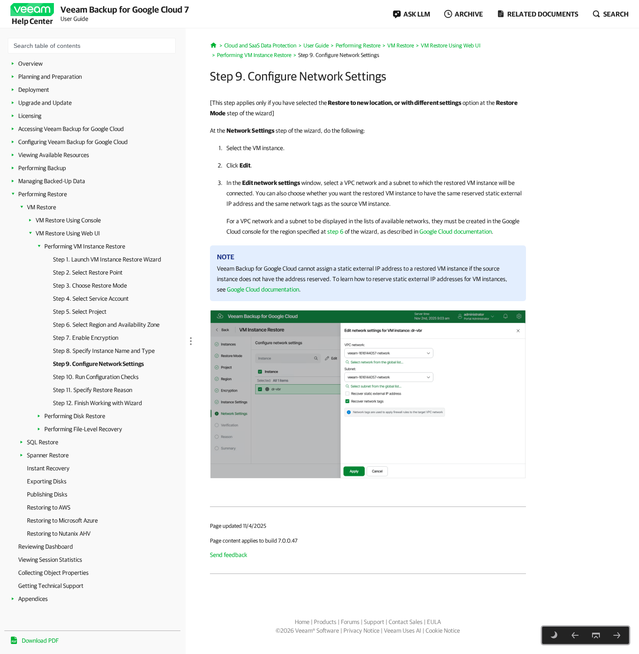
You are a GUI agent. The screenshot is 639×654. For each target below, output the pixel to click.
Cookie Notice (443, 630)
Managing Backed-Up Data (51, 181)
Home (302, 621)
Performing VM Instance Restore (84, 246)
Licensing (29, 115)
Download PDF (40, 640)
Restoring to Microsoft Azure (62, 520)
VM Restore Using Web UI (68, 233)
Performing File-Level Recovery (83, 429)
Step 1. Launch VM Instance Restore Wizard (107, 259)
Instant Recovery (48, 468)
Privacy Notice (361, 630)
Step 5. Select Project (79, 311)
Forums (350, 621)
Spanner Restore (48, 455)
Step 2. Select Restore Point (88, 272)
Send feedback (228, 554)
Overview (30, 63)
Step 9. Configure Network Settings (98, 363)
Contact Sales (406, 621)
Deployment (33, 89)
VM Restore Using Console (68, 220)
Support (374, 621)
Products (325, 621)
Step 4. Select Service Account (91, 298)
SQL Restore (42, 442)
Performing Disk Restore (74, 416)
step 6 (335, 231)
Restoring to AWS (48, 507)
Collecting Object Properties (53, 572)
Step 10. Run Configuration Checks (96, 376)
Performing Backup (42, 167)
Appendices (33, 598)
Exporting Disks (47, 481)
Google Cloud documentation (455, 231)
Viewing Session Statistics (50, 559)
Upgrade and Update (45, 102)
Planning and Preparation (50, 76)
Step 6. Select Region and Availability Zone (106, 324)
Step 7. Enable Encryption (85, 337)
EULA (434, 621)
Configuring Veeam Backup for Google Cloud (73, 141)
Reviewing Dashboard (45, 546)
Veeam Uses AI (402, 630)
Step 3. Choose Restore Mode (90, 285)
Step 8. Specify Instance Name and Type (104, 350)
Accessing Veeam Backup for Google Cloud (71, 128)
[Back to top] (596, 635)
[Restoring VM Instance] (368, 393)
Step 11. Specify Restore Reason (92, 389)
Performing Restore (42, 194)
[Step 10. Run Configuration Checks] (617, 635)
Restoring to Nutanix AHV (58, 533)
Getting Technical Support (50, 585)
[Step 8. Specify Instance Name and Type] (575, 635)
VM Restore (41, 207)
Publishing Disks (47, 494)
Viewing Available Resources (53, 154)
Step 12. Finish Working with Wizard (97, 402)
